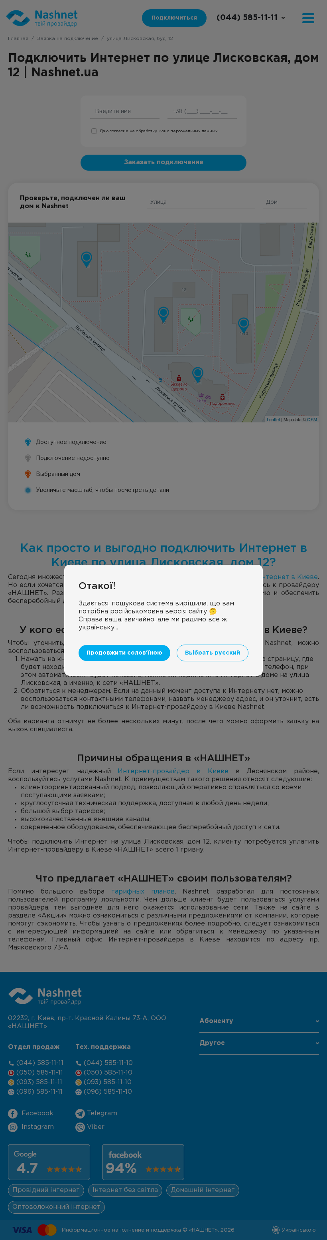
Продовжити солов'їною (124, 652)
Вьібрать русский (212, 652)
